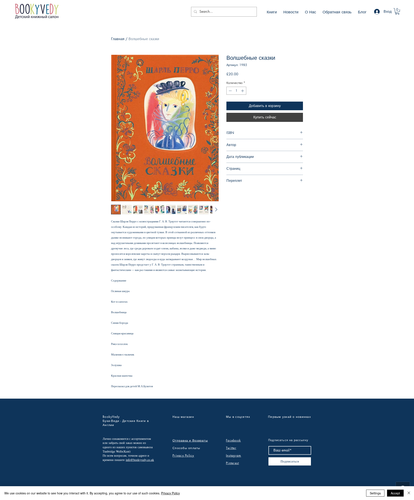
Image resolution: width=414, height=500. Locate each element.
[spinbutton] (236, 90)
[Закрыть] (408, 493)
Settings (375, 493)
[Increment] (243, 90)
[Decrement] (229, 90)
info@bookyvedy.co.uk (140, 460)
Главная (117, 39)
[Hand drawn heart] (36, 11)
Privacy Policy (183, 455)
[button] (397, 11)
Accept (395, 493)
